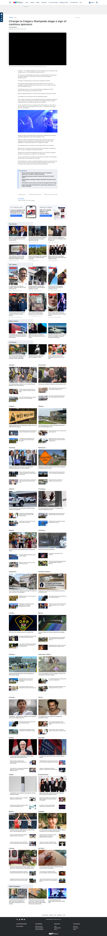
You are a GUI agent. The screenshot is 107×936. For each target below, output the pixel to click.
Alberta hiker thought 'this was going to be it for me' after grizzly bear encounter (38, 257)
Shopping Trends (64, 2)
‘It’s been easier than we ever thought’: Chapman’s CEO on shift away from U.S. (17, 287)
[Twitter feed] (17, 919)
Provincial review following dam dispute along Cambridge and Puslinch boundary (57, 562)
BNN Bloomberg (57, 927)
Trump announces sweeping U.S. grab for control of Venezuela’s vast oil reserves (57, 239)
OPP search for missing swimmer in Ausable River (21, 632)
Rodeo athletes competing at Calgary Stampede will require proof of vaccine (39, 180)
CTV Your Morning (53, 2)
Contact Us (51, 914)
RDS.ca (74, 929)
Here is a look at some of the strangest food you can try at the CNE (56, 357)
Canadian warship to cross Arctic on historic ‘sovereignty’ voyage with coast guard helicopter (57, 336)
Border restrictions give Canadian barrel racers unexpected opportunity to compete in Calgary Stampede (37, 173)
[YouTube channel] (22, 919)
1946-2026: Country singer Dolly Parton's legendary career (36, 356)
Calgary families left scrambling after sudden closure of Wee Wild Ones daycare (23, 426)
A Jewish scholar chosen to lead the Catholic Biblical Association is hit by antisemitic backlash (52, 830)
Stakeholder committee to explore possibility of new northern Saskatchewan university (26, 605)
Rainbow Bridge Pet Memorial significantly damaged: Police (51, 633)
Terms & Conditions (39, 927)
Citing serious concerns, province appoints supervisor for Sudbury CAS (51, 591)
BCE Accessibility (19, 926)
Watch (37, 2)
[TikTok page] (19, 919)
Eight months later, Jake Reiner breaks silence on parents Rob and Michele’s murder (57, 257)
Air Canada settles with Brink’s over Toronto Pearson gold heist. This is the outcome (22, 385)
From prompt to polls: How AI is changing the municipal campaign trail (27, 687)
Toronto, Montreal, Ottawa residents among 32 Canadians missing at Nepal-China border (37, 239)
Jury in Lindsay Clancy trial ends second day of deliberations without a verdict (57, 723)
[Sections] (10, 2)
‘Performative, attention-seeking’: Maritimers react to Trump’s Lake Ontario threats (26, 514)
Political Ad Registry (39, 929)
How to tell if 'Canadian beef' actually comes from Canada (36, 313)
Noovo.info (75, 926)
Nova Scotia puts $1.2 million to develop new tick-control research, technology (51, 867)
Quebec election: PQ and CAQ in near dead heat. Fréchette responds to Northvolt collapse (21, 467)
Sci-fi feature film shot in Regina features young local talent (22, 550)
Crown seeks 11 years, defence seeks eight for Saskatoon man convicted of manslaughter (23, 591)
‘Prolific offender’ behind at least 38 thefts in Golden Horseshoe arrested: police (27, 390)
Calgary (11, 17)
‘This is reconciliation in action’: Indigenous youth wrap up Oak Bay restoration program (51, 674)
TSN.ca (55, 929)
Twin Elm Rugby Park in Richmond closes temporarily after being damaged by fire (51, 426)
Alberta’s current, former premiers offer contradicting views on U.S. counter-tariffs (17, 239)
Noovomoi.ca (76, 927)
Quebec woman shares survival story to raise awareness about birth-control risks (27, 481)
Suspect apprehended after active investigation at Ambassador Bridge (21, 674)
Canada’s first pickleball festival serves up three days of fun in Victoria (57, 687)
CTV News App (45, 914)
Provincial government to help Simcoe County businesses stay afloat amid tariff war (57, 638)
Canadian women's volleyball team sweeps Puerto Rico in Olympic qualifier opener (22, 830)
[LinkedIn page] (24, 919)
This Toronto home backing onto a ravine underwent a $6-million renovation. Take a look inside (17, 357)
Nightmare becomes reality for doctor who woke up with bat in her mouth (37, 336)
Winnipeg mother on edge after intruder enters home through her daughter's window (37, 287)
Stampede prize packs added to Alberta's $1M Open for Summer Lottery (38, 177)
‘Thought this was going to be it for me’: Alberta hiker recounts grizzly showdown (26, 439)
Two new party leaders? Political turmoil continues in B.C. (52, 384)
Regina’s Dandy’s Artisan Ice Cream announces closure (27, 563)
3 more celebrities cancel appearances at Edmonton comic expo (56, 901)
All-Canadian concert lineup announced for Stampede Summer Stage (39, 182)
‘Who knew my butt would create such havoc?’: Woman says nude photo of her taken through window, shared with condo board (37, 901)
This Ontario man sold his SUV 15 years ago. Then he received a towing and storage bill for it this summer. (17, 901)
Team (64, 914)
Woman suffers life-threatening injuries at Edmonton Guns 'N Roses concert (57, 314)
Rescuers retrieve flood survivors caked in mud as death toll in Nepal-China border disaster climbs (22, 867)
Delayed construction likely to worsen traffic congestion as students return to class (52, 467)
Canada (32, 2)
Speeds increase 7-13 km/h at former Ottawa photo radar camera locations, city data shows (57, 439)
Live (81, 2)
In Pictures (44, 2)
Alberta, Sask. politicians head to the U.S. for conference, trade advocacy (57, 473)
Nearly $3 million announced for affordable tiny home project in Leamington (26, 680)
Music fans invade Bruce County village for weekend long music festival (27, 637)
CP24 (55, 926)
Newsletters (59, 914)
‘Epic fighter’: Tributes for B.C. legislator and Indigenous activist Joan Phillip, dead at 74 (22, 717)
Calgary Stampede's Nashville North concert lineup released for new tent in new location (39, 185)
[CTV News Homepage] (18, 2)
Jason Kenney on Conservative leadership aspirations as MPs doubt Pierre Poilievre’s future (16, 257)
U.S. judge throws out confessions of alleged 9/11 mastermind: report (50, 717)
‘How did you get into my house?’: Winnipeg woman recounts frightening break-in (50, 509)
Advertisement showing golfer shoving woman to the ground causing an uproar (55, 287)
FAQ (55, 914)
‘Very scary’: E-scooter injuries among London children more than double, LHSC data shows (27, 645)
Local (26, 2)
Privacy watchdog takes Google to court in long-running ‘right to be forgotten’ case (21, 756)
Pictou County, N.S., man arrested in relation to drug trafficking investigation (21, 509)
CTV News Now (74, 2)
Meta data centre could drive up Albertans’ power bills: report (56, 480)
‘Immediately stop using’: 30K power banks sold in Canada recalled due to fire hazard (18, 336)
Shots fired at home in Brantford (46, 549)
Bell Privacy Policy (39, 926)
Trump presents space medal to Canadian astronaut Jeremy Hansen (17, 314)
